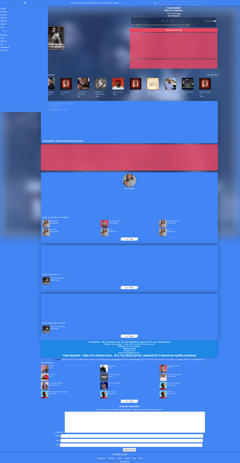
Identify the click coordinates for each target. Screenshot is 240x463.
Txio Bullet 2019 (197, 359)
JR (146, 359)
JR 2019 (161, 359)
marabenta (4, 47)
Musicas (3, 12)
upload (127, 458)
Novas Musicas (47, 363)
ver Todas (129, 239)
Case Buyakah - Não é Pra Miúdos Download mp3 (63, 141)
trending (111, 458)
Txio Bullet (170, 359)
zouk (2, 38)
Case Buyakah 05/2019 (119, 359)
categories (101, 458)
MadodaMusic (124, 462)
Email (58, 440)
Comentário (59, 432)
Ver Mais (4, 50)
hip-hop (3, 41)
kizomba (3, 35)
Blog (2, 27)
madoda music (120, 454)
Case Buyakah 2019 (137, 359)
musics (119, 458)
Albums (3, 18)
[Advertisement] (24, 65)
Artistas (3, 21)
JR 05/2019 (153, 359)
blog (134, 458)
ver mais (210, 75)
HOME (3, 8)
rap (1, 44)
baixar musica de (91, 359)
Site (57, 445)
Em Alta (3, 15)
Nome (58, 436)
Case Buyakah (104, 359)
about (141, 458)
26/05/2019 (79, 359)
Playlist (3, 24)
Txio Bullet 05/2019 (183, 359)
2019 (71, 359)
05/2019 (65, 359)
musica (59, 109)
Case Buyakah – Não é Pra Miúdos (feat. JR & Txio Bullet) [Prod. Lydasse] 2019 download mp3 (129, 355)
